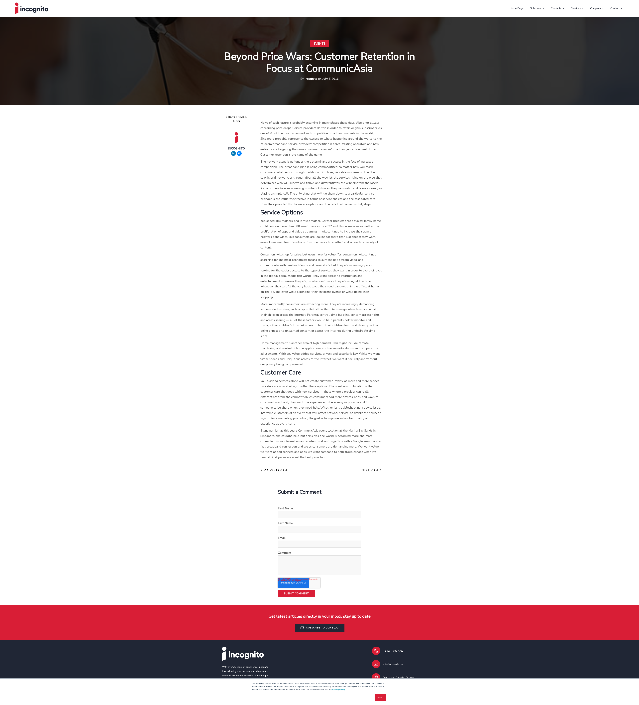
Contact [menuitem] (615, 8)
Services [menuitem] (576, 8)
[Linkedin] (233, 153)
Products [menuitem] (556, 8)
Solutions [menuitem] (535, 8)
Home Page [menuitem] (517, 8)
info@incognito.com (393, 664)
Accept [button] (380, 697)
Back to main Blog (237, 119)
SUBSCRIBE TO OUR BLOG (322, 627)
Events (319, 44)
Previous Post (275, 470)
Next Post (370, 470)
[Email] (239, 153)
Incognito (311, 79)
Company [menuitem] (595, 8)
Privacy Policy (338, 689)
